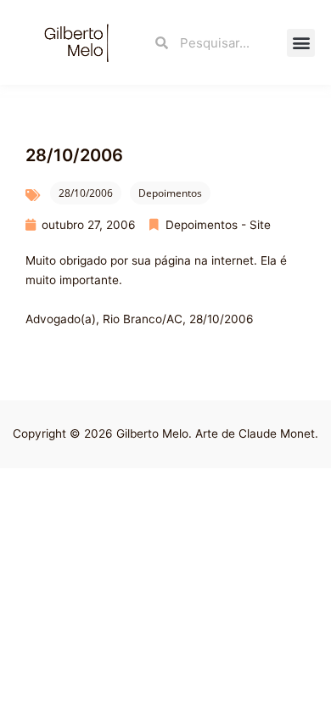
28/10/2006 (86, 193)
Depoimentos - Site (218, 225)
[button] (301, 43)
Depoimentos (170, 193)
